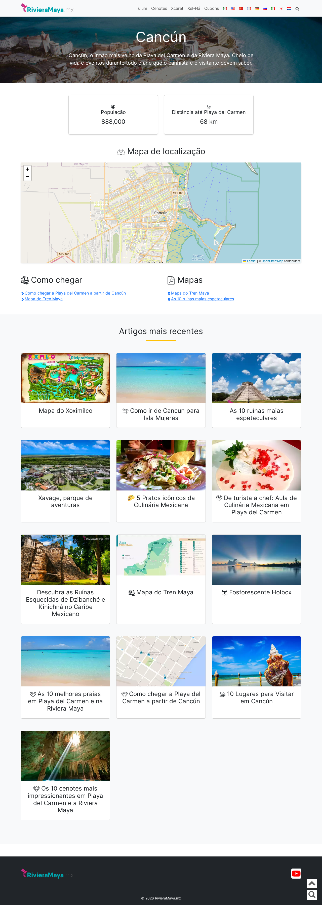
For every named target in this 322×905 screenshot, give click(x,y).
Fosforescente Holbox (260, 592)
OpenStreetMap (272, 261)
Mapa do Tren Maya (164, 592)
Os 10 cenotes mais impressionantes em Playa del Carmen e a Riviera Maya (65, 799)
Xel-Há (193, 8)
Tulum (141, 8)
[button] (27, 169)
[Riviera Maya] (47, 8)
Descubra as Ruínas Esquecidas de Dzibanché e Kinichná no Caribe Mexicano (65, 603)
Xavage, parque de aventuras (65, 501)
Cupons (211, 8)
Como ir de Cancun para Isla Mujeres (164, 414)
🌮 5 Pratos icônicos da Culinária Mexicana (161, 501)
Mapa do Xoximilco (65, 410)
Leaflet (251, 261)
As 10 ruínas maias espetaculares (257, 414)
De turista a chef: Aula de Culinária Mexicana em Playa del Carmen (260, 505)
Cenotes (159, 8)
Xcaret (177, 8)
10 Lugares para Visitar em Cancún (260, 697)
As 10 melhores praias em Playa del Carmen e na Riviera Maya (65, 701)
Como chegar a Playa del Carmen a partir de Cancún (161, 697)
